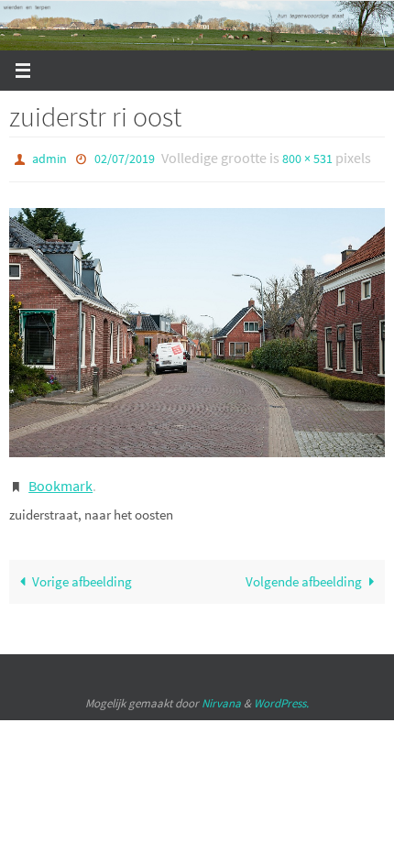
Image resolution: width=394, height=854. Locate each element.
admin (49, 157)
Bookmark (60, 480)
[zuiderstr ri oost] (197, 328)
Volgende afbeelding (304, 573)
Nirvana (221, 694)
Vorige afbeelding (82, 573)
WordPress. (281, 694)
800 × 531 (307, 157)
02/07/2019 (124, 157)
